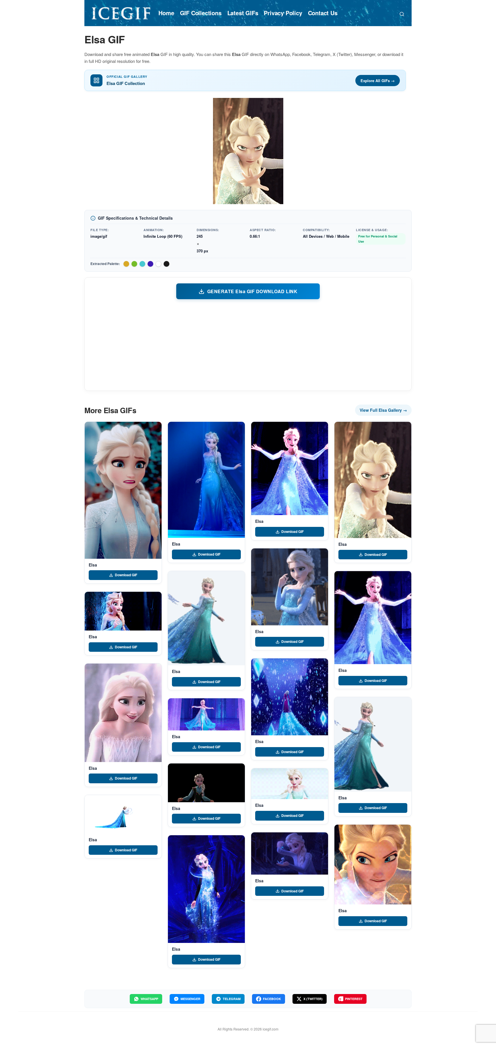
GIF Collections (201, 13)
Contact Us (323, 13)
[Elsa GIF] (123, 490)
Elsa (93, 565)
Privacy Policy (283, 13)
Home (166, 13)
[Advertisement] (248, 344)
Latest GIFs (242, 13)
